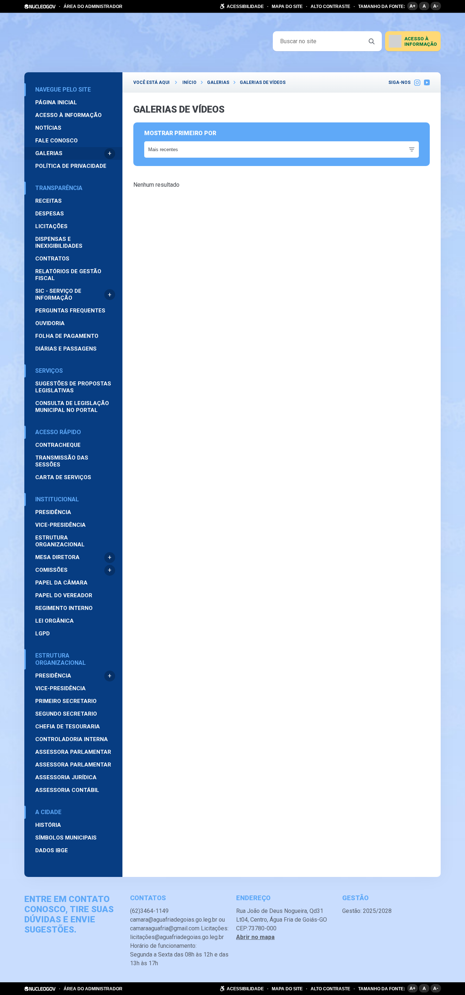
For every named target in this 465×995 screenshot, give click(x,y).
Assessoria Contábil (67, 790)
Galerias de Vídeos (263, 82)
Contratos (52, 258)
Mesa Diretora (57, 557)
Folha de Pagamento (66, 336)
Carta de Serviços (63, 477)
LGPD (42, 633)
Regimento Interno (64, 608)
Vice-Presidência (60, 525)
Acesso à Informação (68, 115)
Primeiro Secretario (66, 701)
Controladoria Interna (71, 739)
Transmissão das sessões (61, 461)
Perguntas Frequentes (70, 310)
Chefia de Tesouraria (67, 726)
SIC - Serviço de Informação (58, 294)
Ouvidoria (50, 323)
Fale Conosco (56, 140)
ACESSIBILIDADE (245, 6)
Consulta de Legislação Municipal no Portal (72, 406)
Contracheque (58, 445)
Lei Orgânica (54, 621)
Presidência (53, 512)
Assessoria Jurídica (66, 777)
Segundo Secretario (66, 714)
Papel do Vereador (63, 595)
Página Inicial (56, 102)
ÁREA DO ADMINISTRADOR (93, 6)
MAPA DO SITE (287, 6)
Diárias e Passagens (66, 348)
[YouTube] (427, 82)
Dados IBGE (51, 850)
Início (189, 82)
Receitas (48, 201)
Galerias (48, 153)
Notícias (48, 128)
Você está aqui (151, 82)
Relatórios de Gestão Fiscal (68, 275)
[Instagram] (417, 82)
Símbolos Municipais (66, 837)
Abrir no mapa (255, 937)
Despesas (49, 213)
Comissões (51, 570)
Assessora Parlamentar (73, 752)
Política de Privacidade (70, 166)
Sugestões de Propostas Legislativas (73, 387)
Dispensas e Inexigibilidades (58, 242)
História (48, 825)
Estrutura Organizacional (60, 541)
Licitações (51, 226)
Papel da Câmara (61, 582)
